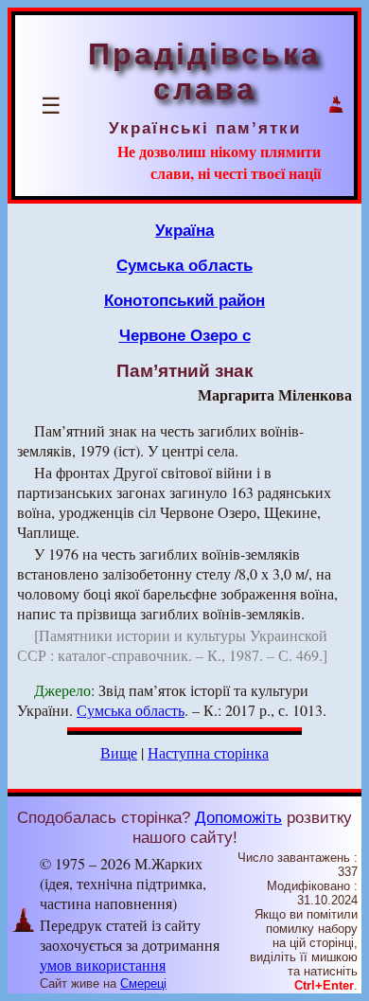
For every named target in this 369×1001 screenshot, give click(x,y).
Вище (118, 752)
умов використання (103, 964)
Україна (184, 230)
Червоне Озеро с (185, 335)
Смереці (143, 983)
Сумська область (184, 265)
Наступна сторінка (208, 752)
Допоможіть (238, 817)
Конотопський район (184, 300)
